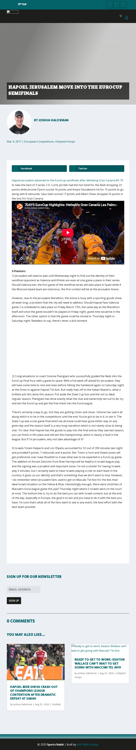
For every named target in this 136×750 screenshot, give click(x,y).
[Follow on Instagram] (123, 4)
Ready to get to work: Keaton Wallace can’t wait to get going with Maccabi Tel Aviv (100, 664)
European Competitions (39, 141)
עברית (22, 4)
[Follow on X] (116, 4)
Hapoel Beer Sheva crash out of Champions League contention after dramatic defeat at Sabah (34, 693)
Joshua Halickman (54, 120)
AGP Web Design (88, 744)
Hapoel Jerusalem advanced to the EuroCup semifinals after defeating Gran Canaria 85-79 (67, 180)
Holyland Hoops (65, 141)
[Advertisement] (61, 350)
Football (56, 704)
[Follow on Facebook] (110, 4)
